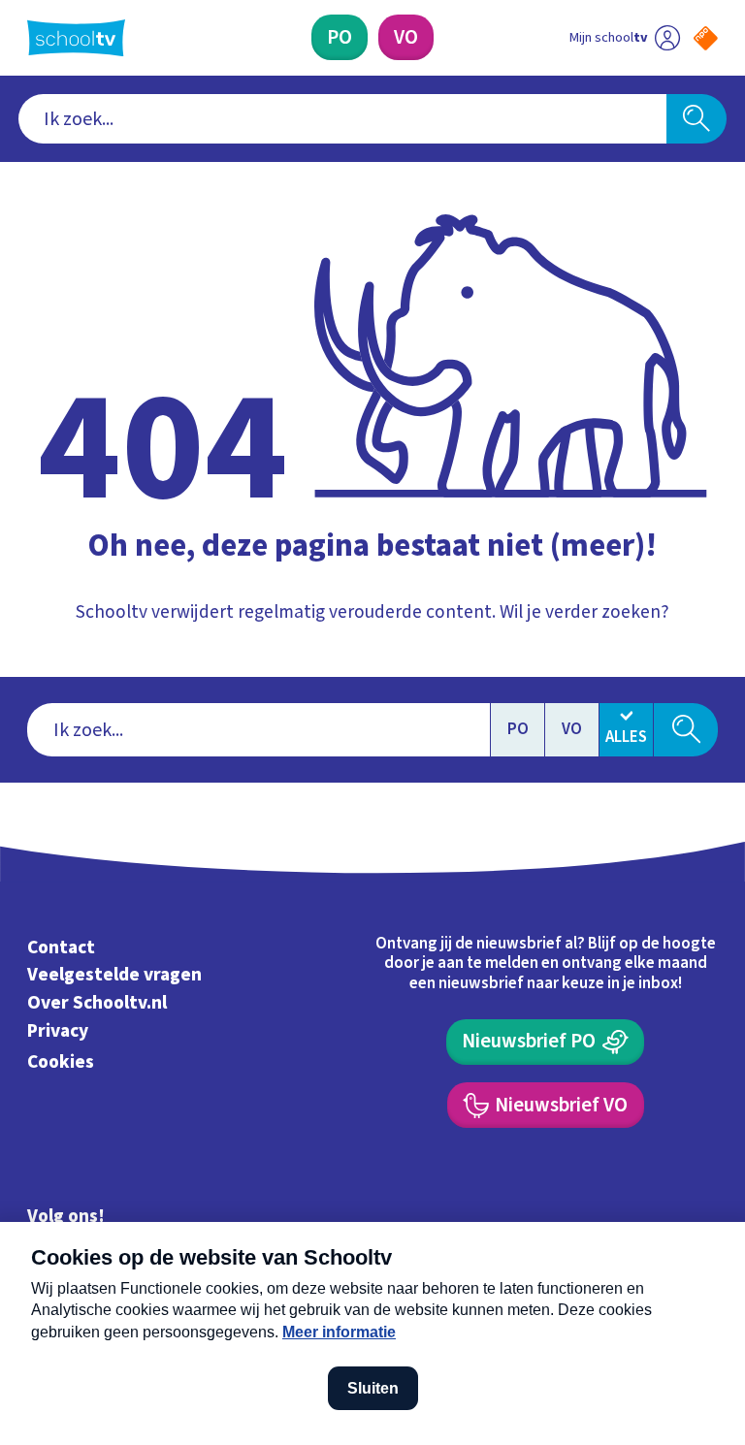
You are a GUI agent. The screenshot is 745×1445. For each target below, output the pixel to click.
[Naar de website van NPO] (706, 38)
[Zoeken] (696, 119)
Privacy (57, 1030)
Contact (61, 947)
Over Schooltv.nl (97, 1002)
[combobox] (342, 119)
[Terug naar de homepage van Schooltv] (76, 37)
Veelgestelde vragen (114, 974)
